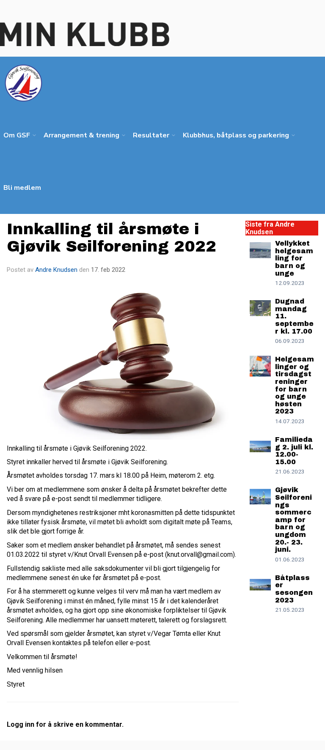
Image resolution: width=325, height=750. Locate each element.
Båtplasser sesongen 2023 (294, 589)
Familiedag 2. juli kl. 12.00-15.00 (294, 450)
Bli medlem (22, 187)
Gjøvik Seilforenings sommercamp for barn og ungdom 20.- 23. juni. (293, 519)
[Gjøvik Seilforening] (84, 34)
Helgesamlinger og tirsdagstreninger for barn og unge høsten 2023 (294, 385)
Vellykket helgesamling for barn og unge (294, 258)
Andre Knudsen (56, 270)
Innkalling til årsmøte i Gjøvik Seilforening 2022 (111, 238)
